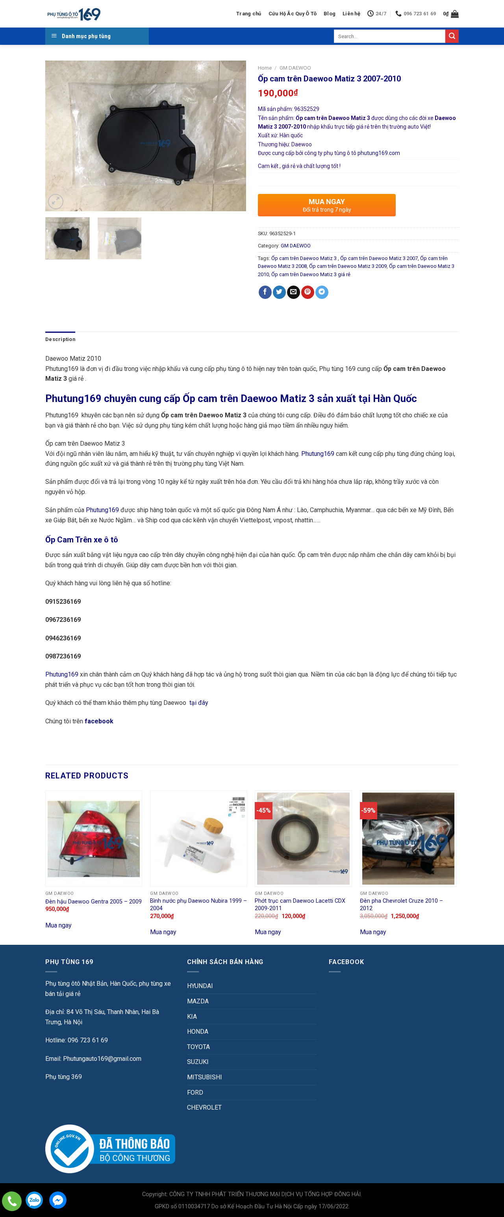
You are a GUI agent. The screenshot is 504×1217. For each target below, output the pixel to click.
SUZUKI (198, 1062)
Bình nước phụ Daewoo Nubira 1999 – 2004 (198, 905)
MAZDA (198, 1001)
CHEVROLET (204, 1107)
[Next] (232, 136)
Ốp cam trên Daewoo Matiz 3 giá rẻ (310, 274)
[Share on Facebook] (265, 292)
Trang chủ (248, 14)
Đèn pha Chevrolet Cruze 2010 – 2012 (401, 905)
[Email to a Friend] (293, 292)
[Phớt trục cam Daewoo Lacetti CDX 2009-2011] (303, 839)
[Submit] (452, 36)
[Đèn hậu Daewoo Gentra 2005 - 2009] (94, 839)
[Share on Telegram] (321, 292)
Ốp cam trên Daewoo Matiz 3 (304, 258)
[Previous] (59, 136)
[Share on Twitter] (279, 292)
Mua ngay (58, 925)
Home (265, 68)
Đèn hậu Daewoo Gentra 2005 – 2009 (93, 901)
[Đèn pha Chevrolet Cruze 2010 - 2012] (408, 839)
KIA (192, 1016)
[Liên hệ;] (12, 1201)
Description (60, 339)
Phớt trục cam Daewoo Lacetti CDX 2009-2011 (300, 905)
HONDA (197, 1031)
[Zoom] (55, 201)
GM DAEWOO (295, 68)
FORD (195, 1092)
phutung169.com (379, 153)
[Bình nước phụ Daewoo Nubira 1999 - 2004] (198, 839)
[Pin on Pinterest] (307, 292)
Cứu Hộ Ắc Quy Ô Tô (293, 14)
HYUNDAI (200, 986)
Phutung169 (317, 453)
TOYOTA (198, 1047)
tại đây (198, 702)
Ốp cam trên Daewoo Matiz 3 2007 (379, 258)
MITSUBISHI (204, 1077)
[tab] (60, 339)
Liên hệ (351, 14)
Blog (329, 14)
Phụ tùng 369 (63, 1077)
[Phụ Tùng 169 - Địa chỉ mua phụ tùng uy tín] (73, 14)
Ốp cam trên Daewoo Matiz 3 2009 (348, 266)
